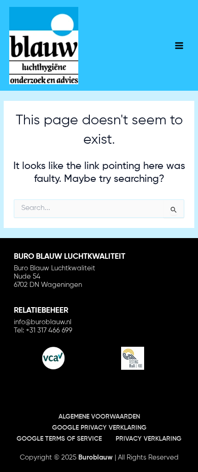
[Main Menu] (179, 45)
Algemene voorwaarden (99, 417)
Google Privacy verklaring (99, 428)
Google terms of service (59, 439)
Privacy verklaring (148, 439)
